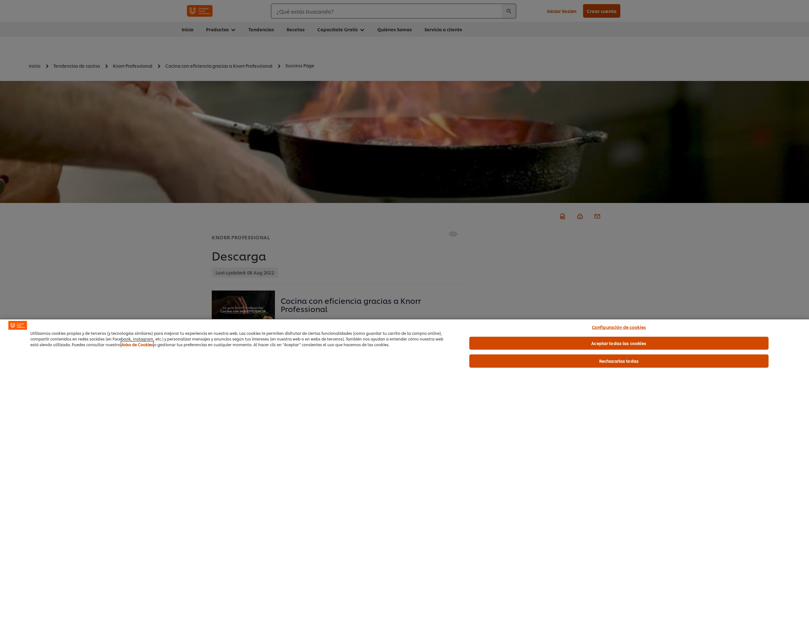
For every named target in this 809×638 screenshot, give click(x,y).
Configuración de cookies (619, 327)
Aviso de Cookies (137, 344)
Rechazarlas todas (619, 361)
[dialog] (404, 478)
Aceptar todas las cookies (618, 343)
